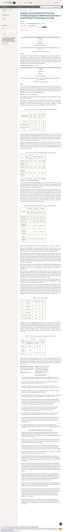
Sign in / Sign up (56, 2)
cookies (42, 529)
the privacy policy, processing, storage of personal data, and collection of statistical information (8, 38)
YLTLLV (44, 23)
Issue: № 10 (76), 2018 (31, 25)
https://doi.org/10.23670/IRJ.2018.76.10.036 (33, 23)
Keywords (3, 19)
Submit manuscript (49, 2)
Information (10, 9)
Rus (18, 2)
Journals (25, 2)
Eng (21, 2)
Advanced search (56, 6)
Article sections (4, 9)
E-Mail (3, 28)
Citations (3, 11)
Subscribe (5, 43)
